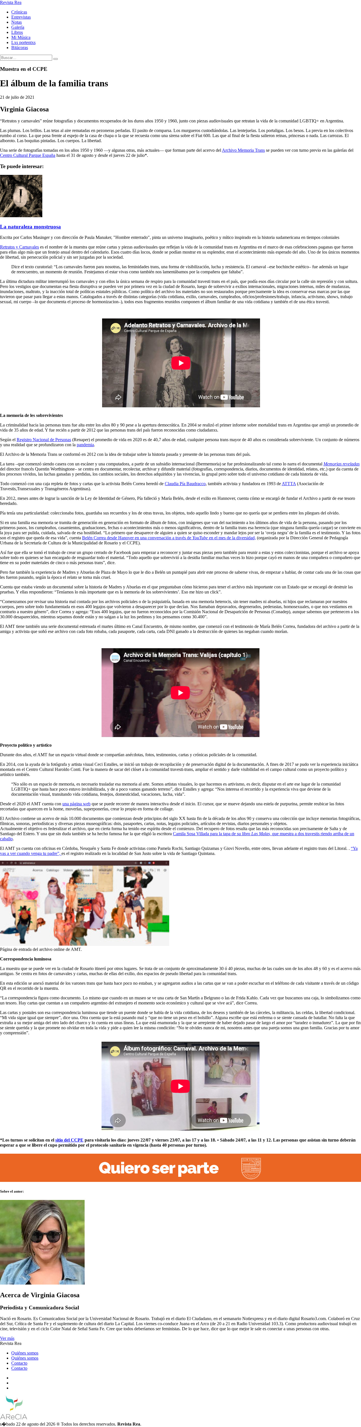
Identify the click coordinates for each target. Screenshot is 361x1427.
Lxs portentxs (23, 42)
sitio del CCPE (69, 1140)
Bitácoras (19, 47)
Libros (17, 32)
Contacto (19, 1363)
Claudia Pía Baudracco (185, 483)
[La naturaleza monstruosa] (21, 215)
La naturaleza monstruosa (30, 227)
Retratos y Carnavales (19, 247)
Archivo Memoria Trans (243, 150)
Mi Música (20, 37)
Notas (16, 22)
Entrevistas (21, 17)
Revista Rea (10, 2)
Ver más (7, 1338)
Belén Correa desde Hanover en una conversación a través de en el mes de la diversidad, (169, 537)
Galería (17, 27)
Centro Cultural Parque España (27, 155)
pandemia (85, 444)
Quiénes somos (24, 1353)
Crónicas (19, 12)
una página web (76, 803)
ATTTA (289, 483)
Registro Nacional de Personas (44, 439)
